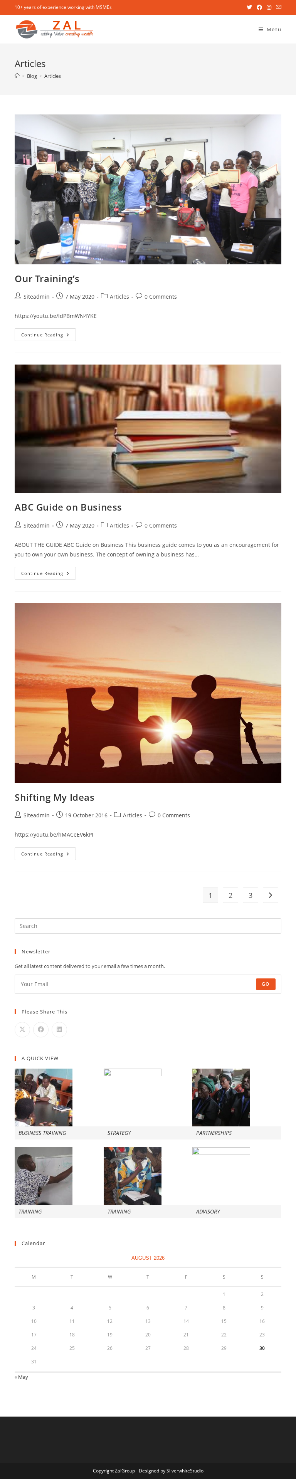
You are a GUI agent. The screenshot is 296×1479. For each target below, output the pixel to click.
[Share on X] (22, 1029)
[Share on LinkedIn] (59, 1029)
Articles (52, 75)
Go (265, 984)
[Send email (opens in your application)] (277, 7)
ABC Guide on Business (68, 507)
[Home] (17, 75)
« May (21, 1376)
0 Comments (161, 296)
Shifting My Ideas (54, 797)
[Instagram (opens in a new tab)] (269, 7)
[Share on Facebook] (41, 1029)
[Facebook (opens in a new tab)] (259, 7)
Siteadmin (37, 296)
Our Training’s (47, 278)
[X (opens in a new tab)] (249, 7)
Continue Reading (48, 336)
